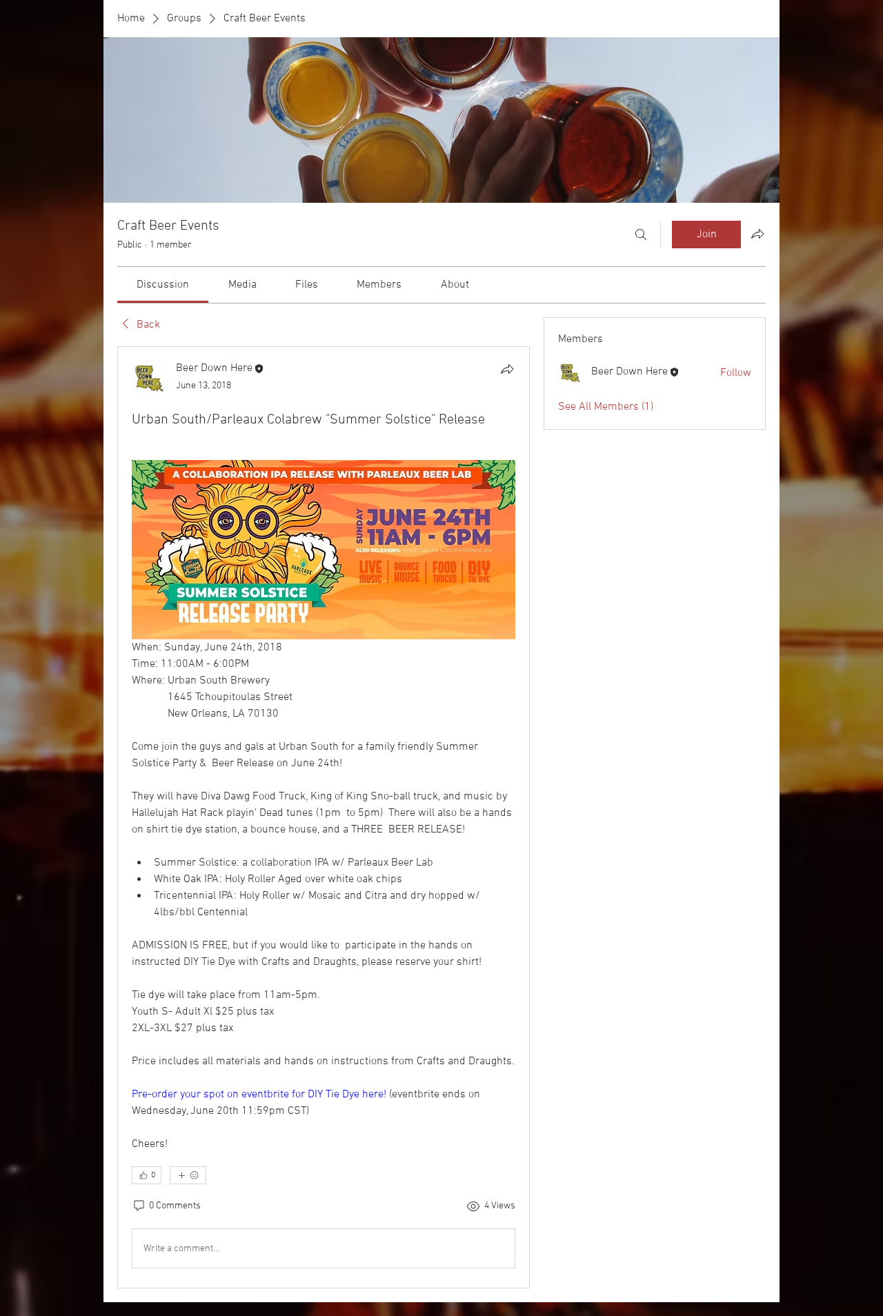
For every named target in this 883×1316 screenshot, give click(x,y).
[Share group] (757, 234)
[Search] (641, 234)
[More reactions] (188, 1175)
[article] (323, 817)
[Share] (507, 369)
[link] (163, 285)
